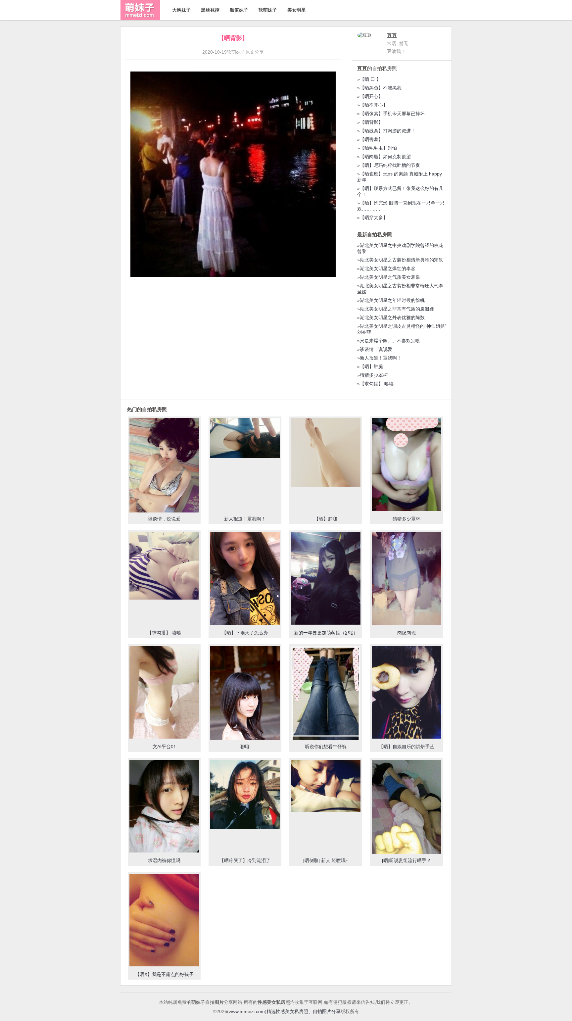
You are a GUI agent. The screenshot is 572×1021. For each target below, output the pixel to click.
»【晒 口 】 (369, 79)
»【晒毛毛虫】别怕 (377, 148)
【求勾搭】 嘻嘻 (164, 632)
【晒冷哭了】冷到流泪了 (244, 860)
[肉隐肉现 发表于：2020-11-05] (406, 579)
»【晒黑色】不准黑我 (379, 87)
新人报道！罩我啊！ (245, 518)
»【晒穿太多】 (372, 217)
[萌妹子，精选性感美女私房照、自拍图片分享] (140, 18)
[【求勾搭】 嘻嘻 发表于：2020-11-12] (164, 566)
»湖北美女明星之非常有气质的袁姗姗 (395, 309)
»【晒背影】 (370, 122)
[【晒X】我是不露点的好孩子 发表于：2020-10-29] (164, 920)
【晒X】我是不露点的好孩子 (164, 974)
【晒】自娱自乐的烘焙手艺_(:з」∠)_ (406, 749)
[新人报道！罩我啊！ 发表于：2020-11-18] (245, 438)
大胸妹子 (181, 10)
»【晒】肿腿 (370, 366)
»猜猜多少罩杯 (372, 375)
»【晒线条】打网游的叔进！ (386, 130)
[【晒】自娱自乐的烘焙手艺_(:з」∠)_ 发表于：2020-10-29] (406, 693)
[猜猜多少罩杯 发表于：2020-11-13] (406, 465)
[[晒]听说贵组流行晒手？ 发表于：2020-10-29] (406, 812)
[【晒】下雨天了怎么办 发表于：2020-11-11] (245, 579)
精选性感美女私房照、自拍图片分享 (303, 1011)
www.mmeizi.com (247, 1011)
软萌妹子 (268, 10)
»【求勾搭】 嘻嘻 (375, 383)
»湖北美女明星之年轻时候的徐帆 (391, 300)
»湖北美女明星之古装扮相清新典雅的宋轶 (400, 260)
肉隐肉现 (406, 632)
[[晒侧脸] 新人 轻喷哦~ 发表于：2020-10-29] (325, 786)
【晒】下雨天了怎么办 (245, 632)
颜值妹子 (239, 10)
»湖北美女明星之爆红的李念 (386, 268)
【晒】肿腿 (325, 518)
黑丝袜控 (210, 10)
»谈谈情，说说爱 (374, 349)
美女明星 (296, 10)
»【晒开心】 (370, 96)
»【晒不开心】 (372, 105)
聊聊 (245, 746)
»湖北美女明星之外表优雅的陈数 (391, 317)
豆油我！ (396, 51)
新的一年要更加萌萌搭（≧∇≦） (326, 632)
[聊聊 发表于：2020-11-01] (245, 694)
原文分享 (254, 52)
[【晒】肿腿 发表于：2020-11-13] (325, 453)
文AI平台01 (164, 746)
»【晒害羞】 (370, 139)
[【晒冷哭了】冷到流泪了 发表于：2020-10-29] (245, 795)
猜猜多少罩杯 (406, 518)
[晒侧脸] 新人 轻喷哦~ (325, 860)
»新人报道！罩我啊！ (379, 358)
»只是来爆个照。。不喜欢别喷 (388, 340)
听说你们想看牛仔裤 (326, 746)
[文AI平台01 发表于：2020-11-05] (164, 693)
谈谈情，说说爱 (164, 518)
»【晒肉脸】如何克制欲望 (384, 156)
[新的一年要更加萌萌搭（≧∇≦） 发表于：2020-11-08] (325, 579)
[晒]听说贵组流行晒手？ (406, 860)
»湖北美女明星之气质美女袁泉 (388, 277)
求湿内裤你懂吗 (164, 860)
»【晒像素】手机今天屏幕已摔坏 (391, 113)
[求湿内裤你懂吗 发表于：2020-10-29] (164, 806)
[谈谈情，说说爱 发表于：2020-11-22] (164, 469)
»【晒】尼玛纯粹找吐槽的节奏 (388, 165)
